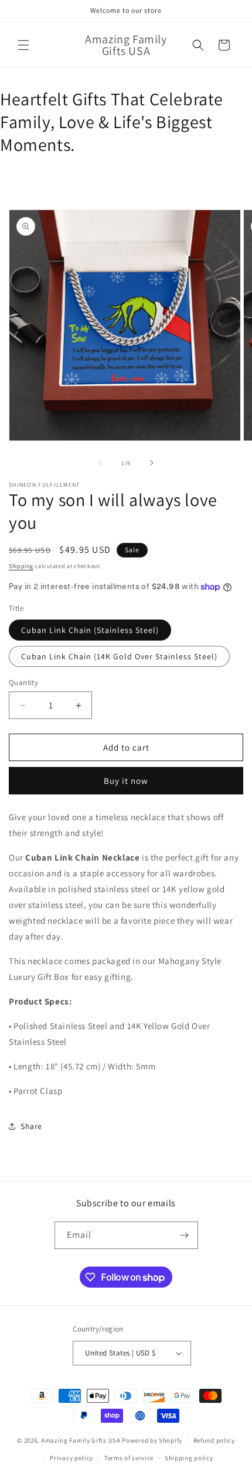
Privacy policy (71, 1458)
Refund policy (214, 1440)
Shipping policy (189, 1458)
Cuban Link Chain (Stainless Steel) (90, 630)
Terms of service (129, 1458)
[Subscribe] (184, 1235)
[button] (23, 45)
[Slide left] (100, 463)
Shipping (21, 566)
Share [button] (31, 1126)
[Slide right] (152, 463)
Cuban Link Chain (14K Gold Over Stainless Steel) (119, 656)
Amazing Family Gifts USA (81, 1440)
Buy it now (126, 780)
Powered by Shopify (152, 1440)
